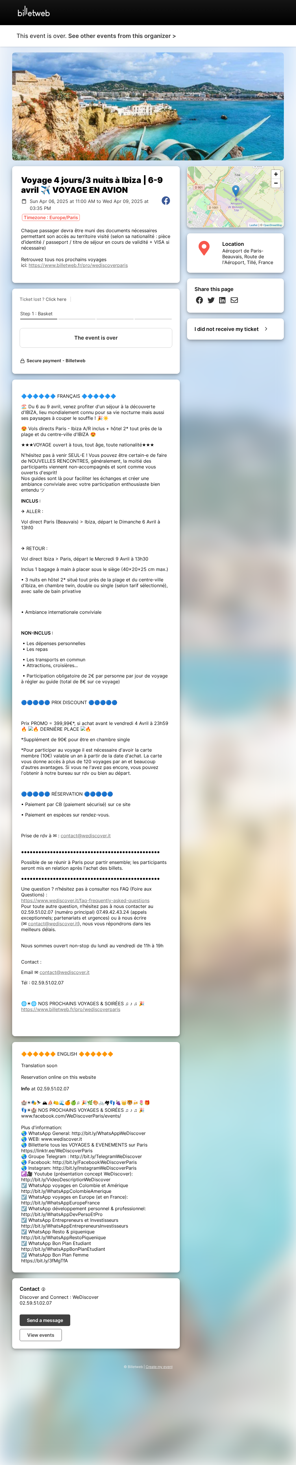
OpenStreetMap (272, 225)
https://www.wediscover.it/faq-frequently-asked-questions (85, 900)
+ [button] (276, 174)
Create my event (159, 1367)
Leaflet (253, 225)
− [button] (276, 183)
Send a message (45, 1320)
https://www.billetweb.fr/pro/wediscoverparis (78, 265)
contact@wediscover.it (86, 835)
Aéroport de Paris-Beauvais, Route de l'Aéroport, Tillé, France (247, 256)
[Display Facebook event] (166, 204)
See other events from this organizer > (122, 35)
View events (40, 1335)
